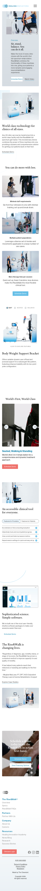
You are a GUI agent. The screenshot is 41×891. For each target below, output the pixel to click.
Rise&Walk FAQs (9, 809)
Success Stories (9, 844)
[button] (6, 427)
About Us (6, 824)
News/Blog (7, 838)
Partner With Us (8, 816)
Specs (4, 806)
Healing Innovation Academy (14, 835)
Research (6, 841)
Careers (5, 827)
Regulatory (20, 868)
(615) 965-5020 (20, 860)
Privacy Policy (20, 866)
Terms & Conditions (20, 864)
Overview (6, 803)
